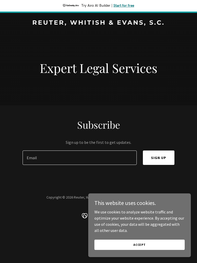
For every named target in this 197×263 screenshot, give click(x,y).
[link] (98, 23)
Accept (139, 245)
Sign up (158, 157)
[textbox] (80, 158)
